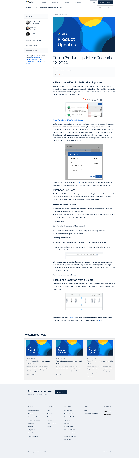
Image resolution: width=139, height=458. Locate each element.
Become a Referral (52, 423)
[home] (30, 2)
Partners (49, 420)
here (80, 182)
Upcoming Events (68, 426)
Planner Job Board (69, 417)
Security (49, 426)
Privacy (86, 410)
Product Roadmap (33, 436)
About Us (49, 413)
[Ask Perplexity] (63, 74)
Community (67, 423)
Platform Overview (33, 410)
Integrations (31, 429)
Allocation (31, 423)
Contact (49, 417)
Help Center (67, 420)
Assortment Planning (34, 420)
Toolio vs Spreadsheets (70, 436)
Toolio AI (30, 413)
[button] (44, 2)
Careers (49, 410)
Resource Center (68, 410)
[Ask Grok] (66, 74)
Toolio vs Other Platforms (71, 433)
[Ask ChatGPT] (56, 74)
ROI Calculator (68, 439)
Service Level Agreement (91, 413)
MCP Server (31, 426)
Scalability (31, 433)
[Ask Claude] (59, 74)
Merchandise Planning (34, 417)
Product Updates (68, 413)
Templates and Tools (69, 429)
